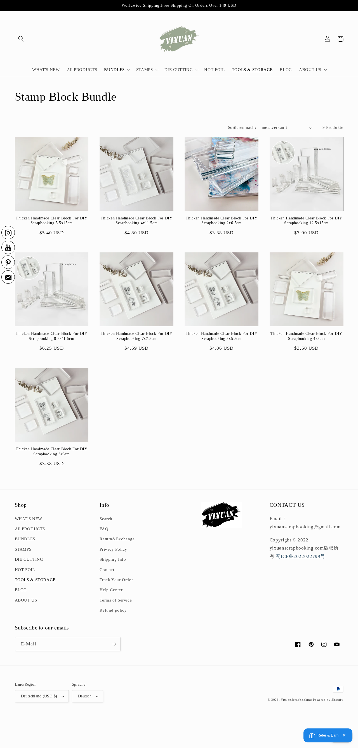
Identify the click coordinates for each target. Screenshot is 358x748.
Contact (107, 569)
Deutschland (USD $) (39, 696)
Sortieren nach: (242, 127)
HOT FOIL (25, 569)
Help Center (111, 590)
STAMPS (23, 549)
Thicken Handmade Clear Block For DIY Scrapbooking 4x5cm (306, 336)
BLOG (21, 590)
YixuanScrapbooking (296, 699)
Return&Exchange (117, 539)
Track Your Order (116, 579)
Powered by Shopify (328, 699)
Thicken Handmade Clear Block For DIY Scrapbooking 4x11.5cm (137, 220)
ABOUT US (26, 600)
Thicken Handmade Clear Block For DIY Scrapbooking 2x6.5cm (222, 220)
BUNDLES (25, 539)
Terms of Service (116, 600)
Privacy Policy (113, 549)
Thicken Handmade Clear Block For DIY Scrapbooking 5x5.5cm (222, 336)
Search (106, 519)
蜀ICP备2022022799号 (300, 556)
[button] (21, 38)
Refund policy (113, 610)
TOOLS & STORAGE (35, 579)
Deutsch (84, 696)
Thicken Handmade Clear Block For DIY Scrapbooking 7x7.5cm (137, 336)
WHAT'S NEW (28, 519)
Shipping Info (113, 559)
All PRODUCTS (30, 529)
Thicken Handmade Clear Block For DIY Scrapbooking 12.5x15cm (306, 220)
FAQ (104, 529)
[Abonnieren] (113, 644)
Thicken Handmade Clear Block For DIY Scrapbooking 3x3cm (52, 451)
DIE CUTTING (29, 559)
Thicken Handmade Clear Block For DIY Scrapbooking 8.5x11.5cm (52, 336)
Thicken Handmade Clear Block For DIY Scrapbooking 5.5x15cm (52, 220)
